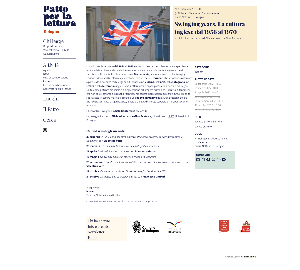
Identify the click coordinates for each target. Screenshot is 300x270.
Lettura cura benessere (55, 85)
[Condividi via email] (198, 159)
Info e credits (98, 226)
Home (92, 237)
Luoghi (51, 98)
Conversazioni (51, 53)
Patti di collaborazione (55, 77)
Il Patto (51, 108)
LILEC (171, 116)
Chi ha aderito (99, 220)
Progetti (47, 81)
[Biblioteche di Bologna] (174, 226)
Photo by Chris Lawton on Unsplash (103, 191)
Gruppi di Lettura (52, 46)
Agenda (47, 70)
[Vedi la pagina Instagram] (45, 130)
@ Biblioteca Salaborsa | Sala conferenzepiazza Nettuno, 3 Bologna (197, 15)
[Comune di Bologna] (145, 226)
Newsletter (96, 231)
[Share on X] (213, 159)
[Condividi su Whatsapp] (218, 159)
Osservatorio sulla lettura (57, 88)
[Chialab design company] (241, 254)
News (46, 73)
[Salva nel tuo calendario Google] (203, 159)
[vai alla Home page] (59, 20)
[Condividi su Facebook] (208, 159)
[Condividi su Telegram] (224, 159)
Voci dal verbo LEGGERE (56, 50)
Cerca (49, 119)
